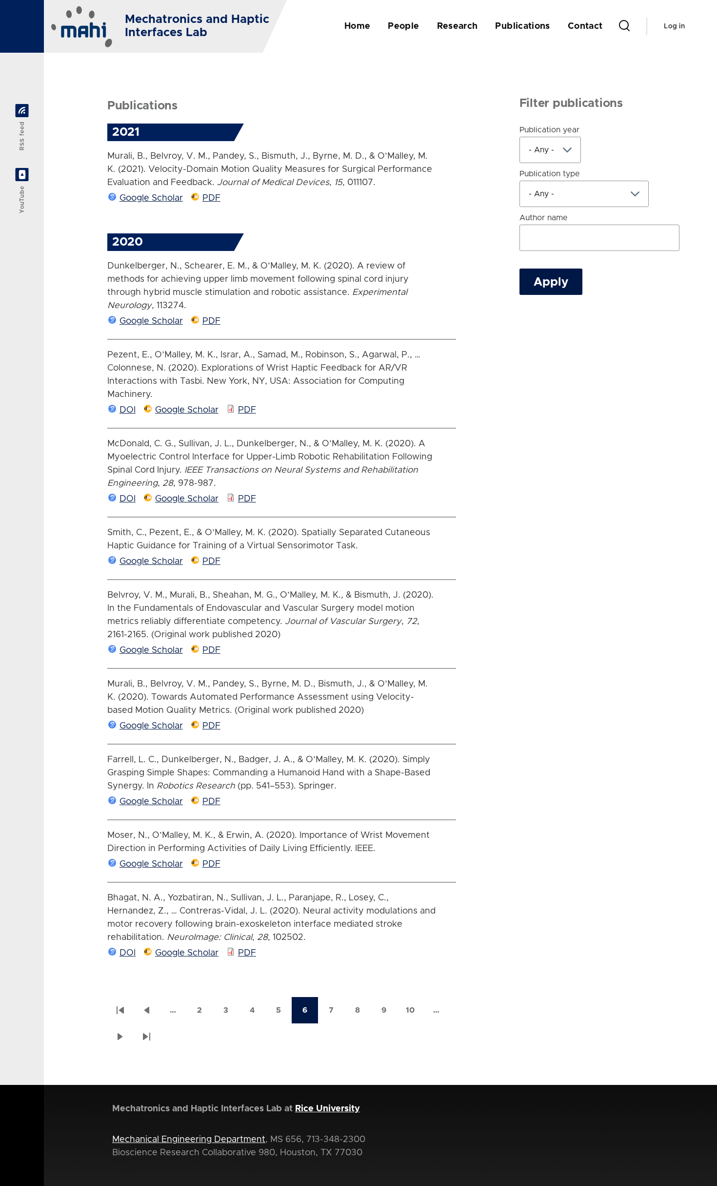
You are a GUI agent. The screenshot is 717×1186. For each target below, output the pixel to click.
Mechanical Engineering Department (188, 1139)
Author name (543, 218)
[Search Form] (624, 26)
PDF (211, 198)
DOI (128, 410)
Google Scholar (151, 198)
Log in (674, 26)
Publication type (549, 174)
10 (414, 1013)
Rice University (327, 1108)
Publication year (549, 130)
